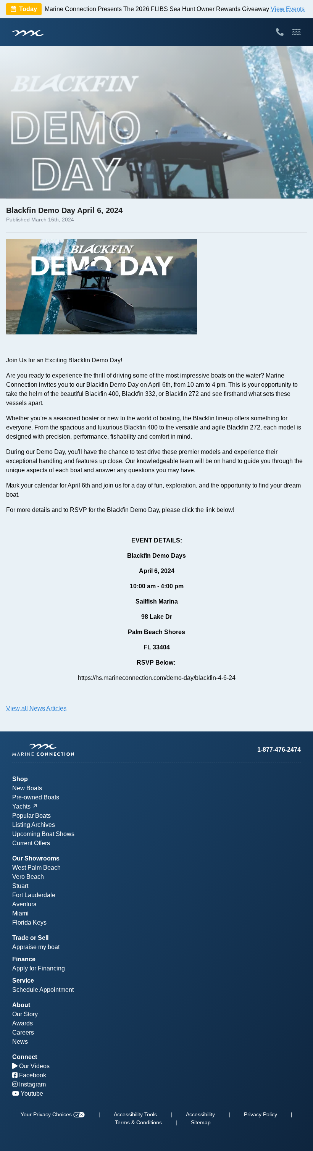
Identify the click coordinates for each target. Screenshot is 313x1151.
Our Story (25, 1014)
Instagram (32, 1084)
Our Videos (34, 1066)
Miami (20, 913)
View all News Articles (36, 708)
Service (23, 980)
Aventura (24, 904)
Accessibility (200, 1114)
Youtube (31, 1093)
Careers (23, 1032)
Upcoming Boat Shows (43, 834)
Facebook (32, 1075)
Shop (20, 779)
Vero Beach (28, 876)
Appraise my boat (36, 947)
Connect (24, 1057)
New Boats (27, 788)
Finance (23, 959)
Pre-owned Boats (35, 797)
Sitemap (201, 1122)
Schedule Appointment (43, 989)
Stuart (20, 886)
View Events (288, 9)
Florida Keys (29, 922)
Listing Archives (33, 825)
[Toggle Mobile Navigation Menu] (296, 32)
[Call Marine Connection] (280, 32)
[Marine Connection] (28, 33)
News (20, 1041)
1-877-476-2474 (279, 749)
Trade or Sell (30, 938)
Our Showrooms (36, 858)
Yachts (21, 806)
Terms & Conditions (138, 1122)
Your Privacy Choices (47, 1114)
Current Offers (31, 843)
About (21, 1005)
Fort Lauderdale (33, 895)
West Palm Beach (36, 867)
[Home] (84, 750)
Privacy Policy (260, 1114)
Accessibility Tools (135, 1114)
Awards (22, 1023)
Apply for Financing (38, 968)
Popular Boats (31, 815)
